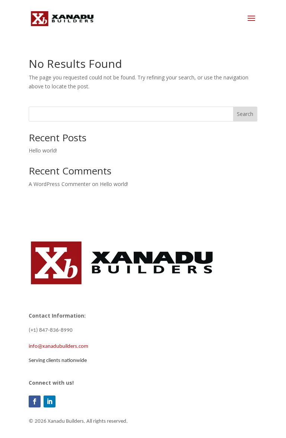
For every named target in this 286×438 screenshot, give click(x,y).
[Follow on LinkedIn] (49, 401)
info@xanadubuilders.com (58, 346)
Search (245, 113)
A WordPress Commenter (59, 184)
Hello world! (43, 150)
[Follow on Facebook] (35, 401)
